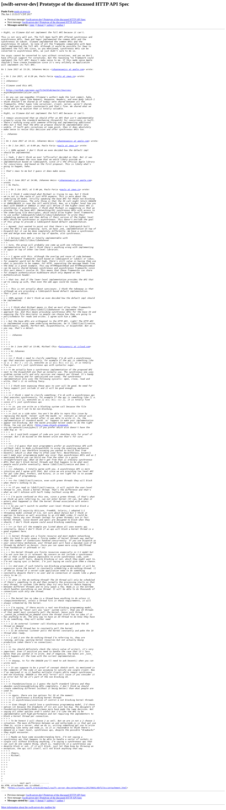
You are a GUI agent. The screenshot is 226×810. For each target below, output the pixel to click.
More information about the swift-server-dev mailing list (28, 807)
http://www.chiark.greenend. (52, 425)
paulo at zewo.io (22, 11)
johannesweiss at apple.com (68, 69)
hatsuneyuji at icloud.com (74, 346)
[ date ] (32, 25)
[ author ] (60, 25)
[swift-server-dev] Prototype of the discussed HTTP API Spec (56, 19)
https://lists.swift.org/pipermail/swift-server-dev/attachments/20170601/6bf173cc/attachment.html (68, 788)
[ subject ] (50, 25)
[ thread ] (40, 25)
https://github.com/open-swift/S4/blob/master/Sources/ (38, 90)
